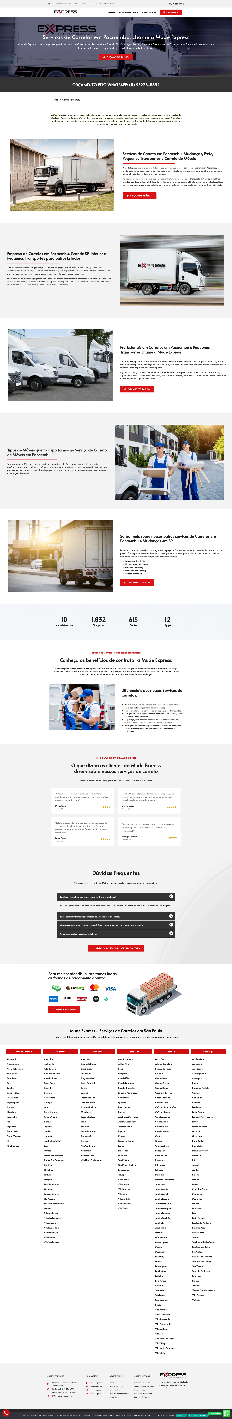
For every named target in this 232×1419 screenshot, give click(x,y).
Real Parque (160, 1280)
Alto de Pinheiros (52, 1073)
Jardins (10, 1107)
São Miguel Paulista (127, 1165)
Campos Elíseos (14, 1092)
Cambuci (11, 1087)
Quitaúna (48, 1189)
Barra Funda (49, 1083)
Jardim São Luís (162, 1218)
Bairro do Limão (88, 1063)
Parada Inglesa (88, 1116)
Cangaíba (122, 1073)
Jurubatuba (160, 1227)
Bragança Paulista (200, 1087)
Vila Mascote (161, 1333)
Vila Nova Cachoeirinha (92, 1160)
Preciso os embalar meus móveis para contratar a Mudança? (88, 896)
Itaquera (122, 1112)
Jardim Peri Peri (88, 1097)
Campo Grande (162, 1083)
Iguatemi (122, 1102)
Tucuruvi (85, 1140)
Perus (83, 1121)
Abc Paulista (198, 1059)
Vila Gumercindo (163, 1324)
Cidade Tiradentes (126, 1087)
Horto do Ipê (161, 1155)
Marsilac (159, 1232)
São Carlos (197, 1251)
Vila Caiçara (198, 1295)
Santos (195, 1237)
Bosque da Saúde (163, 1068)
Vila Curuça (123, 1184)
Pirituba (47, 1174)
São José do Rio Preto (202, 1256)
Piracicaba (197, 1208)
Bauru (195, 1083)
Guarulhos (197, 1136)
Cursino (158, 1136)
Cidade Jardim (162, 1131)
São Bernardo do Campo (203, 1242)
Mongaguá (197, 1194)
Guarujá (196, 1131)
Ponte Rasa (123, 1150)
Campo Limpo (161, 1087)
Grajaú (158, 1140)
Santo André (198, 1232)
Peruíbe (195, 1203)
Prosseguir (181, 1415)
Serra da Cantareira (201, 1271)
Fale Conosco (149, 12)
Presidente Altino (52, 1184)
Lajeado (121, 1131)
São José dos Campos (202, 1261)
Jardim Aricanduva (127, 1121)
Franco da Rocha (199, 1126)
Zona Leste (134, 1051)
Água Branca (50, 1059)
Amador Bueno (51, 1078)
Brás (9, 1083)
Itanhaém (196, 1155)
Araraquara (197, 1078)
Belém (121, 1068)
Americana (197, 1068)
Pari (9, 1121)
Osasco (47, 1150)
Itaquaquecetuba (200, 1150)
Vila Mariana (161, 1328)
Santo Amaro (161, 1299)
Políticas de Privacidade (198, 1415)
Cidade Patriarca (126, 1083)
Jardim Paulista (162, 1213)
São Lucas (122, 1155)
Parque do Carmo (126, 1140)
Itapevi (47, 1121)
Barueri (47, 1087)
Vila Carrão (123, 1179)
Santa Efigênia (14, 1136)
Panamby (159, 1256)
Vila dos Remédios (52, 1218)
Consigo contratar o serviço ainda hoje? (78, 933)
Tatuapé (122, 1174)
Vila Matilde (124, 1198)
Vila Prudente (124, 1203)
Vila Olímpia (161, 1343)
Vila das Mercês (162, 1319)
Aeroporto (197, 1063)
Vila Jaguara (50, 1222)
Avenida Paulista (15, 1068)
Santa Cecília (13, 1131)
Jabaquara (160, 1184)
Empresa (111, 12)
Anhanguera (13, 1063)
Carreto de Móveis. (133, 573)
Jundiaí (195, 1169)
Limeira (195, 1174)
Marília (195, 1179)
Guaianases (123, 1097)
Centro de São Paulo (23, 1051)
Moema (158, 1246)
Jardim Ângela (162, 1194)
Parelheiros (160, 1271)
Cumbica (196, 1102)
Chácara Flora (161, 1102)
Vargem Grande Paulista (203, 1290)
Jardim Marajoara (163, 1208)
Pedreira (159, 1275)
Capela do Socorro (163, 1092)
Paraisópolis (161, 1266)
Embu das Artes (51, 1112)
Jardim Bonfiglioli (52, 1140)
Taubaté (196, 1285)
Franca (195, 1121)
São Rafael (160, 1295)
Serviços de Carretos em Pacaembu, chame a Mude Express (116, 37)
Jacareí (195, 1165)
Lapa (46, 1145)
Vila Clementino (162, 1314)
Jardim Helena (125, 1126)
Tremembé (86, 1136)
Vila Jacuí (122, 1194)
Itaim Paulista (124, 1107)
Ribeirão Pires (198, 1227)
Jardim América (162, 1189)
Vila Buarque (13, 1145)
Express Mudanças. (144, 674)
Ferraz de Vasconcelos (202, 1116)
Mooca (121, 1136)
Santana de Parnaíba (54, 1203)
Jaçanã (84, 1092)
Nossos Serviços (127, 12)
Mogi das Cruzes (200, 1189)
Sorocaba (196, 1275)
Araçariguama (199, 1073)
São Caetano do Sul (201, 1246)
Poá (194, 1213)
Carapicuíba (49, 1097)
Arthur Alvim (124, 1063)
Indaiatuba (197, 1145)
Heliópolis (160, 1150)
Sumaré (47, 1208)
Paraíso (158, 1261)
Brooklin (159, 1073)
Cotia (46, 1107)
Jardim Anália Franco (128, 1116)
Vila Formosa (124, 1189)
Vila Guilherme (88, 1145)
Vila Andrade (161, 1309)
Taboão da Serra (51, 1213)
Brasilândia (86, 1068)
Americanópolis (125, 1059)
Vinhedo (196, 1299)
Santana (85, 1126)
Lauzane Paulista (88, 1107)
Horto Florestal (88, 1083)
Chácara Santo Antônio (166, 1107)
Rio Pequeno (49, 1198)
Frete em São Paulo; (134, 567)
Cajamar (196, 1092)
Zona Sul (171, 1051)
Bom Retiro (12, 1078)
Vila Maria (86, 1150)
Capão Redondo (162, 1097)
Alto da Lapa (50, 1068)
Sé (8, 1140)
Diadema (196, 1107)
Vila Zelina (123, 1208)
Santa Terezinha (88, 1131)
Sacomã (159, 1285)
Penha (121, 1145)
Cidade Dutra (161, 1126)
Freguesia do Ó (88, 1078)
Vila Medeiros (87, 1155)
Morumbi (159, 1251)
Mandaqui (86, 1112)
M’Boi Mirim (161, 1237)
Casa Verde (86, 1073)
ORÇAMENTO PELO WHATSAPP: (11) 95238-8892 (116, 84)
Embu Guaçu (198, 1112)
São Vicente (197, 1266)
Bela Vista (12, 1073)
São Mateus (123, 1160)
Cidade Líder (124, 1078)
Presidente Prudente (201, 1222)
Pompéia (48, 1179)
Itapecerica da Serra (164, 1179)
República (11, 1126)
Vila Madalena (51, 1232)
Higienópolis (13, 1102)
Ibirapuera (160, 1160)
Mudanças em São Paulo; (136, 564)
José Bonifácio (88, 1102)
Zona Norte (97, 1051)
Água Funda (160, 1059)
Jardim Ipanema (163, 1203)
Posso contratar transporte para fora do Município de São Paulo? (90, 916)
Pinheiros (48, 1169)
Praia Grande (198, 1218)
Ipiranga (159, 1169)
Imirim (84, 1087)
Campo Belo (161, 1078)
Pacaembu (12, 1116)
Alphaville (49, 1063)
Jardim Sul (160, 1222)
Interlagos (160, 1165)
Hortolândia (197, 1140)
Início (57, 99)
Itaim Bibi (159, 1174)
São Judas (160, 1290)
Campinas (197, 1097)
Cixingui (48, 1102)
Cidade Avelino (162, 1121)
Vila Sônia (160, 1352)
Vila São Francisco (52, 1242)
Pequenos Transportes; (135, 570)
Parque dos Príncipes (53, 1155)
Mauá (195, 1184)
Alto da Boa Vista (163, 1063)
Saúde (158, 1304)
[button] (116, 897)
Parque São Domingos (54, 1160)
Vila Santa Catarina (164, 1348)
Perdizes (48, 1165)
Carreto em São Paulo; (135, 561)
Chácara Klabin (162, 1112)
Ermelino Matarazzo (127, 1092)
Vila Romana (50, 1237)
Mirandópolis (161, 1242)
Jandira (47, 1131)
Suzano (195, 1280)
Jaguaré (48, 1126)
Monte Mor (197, 1198)
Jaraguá (48, 1136)
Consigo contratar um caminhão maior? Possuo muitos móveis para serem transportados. (101, 925)
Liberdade (11, 1112)
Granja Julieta (162, 1145)
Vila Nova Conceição (165, 1338)
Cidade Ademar (162, 1116)
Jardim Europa (162, 1198)
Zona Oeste (60, 1051)
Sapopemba (123, 1169)
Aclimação (12, 1059)
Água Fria (85, 1059)
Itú (193, 1160)
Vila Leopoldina (51, 1227)
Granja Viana (50, 1116)
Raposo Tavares (51, 1194)
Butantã (48, 1092)
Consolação (12, 1097)
